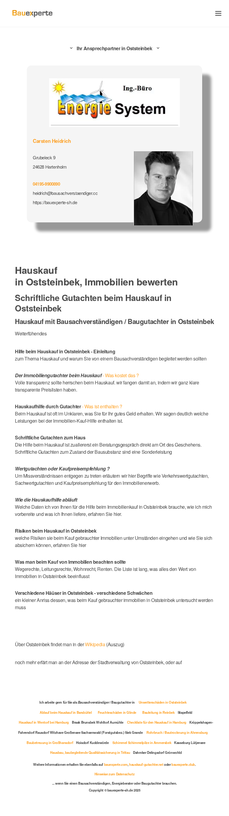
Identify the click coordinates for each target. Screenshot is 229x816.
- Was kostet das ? (77, 375)
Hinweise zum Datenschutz (114, 773)
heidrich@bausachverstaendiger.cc (65, 193)
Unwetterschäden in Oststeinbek (163, 702)
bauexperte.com (116, 764)
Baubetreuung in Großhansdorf (50, 742)
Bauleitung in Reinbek (158, 712)
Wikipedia (95, 644)
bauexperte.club (183, 764)
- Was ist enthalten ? (68, 406)
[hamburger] (218, 13)
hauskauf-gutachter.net (146, 764)
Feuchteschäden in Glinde (117, 712)
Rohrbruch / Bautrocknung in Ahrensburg (177, 732)
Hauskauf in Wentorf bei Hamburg (44, 722)
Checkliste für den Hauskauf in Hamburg (156, 722)
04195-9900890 (46, 184)
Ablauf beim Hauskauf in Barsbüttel (66, 712)
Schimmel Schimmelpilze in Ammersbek (141, 742)
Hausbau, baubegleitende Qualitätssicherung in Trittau (90, 752)
